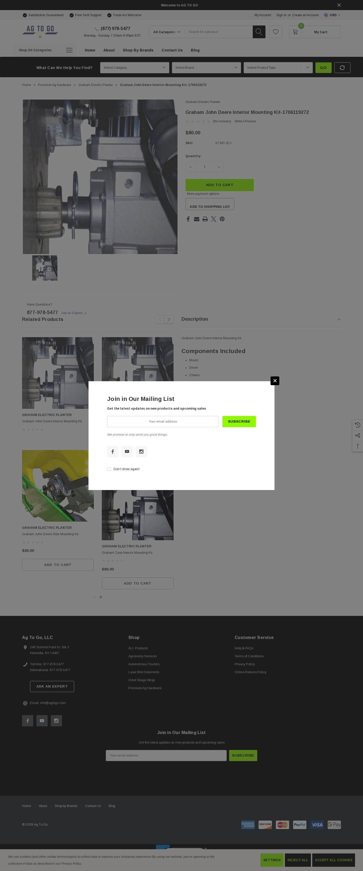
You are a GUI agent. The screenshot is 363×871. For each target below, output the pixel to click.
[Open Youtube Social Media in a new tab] (127, 451)
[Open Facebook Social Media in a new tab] (112, 451)
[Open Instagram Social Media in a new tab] (141, 451)
